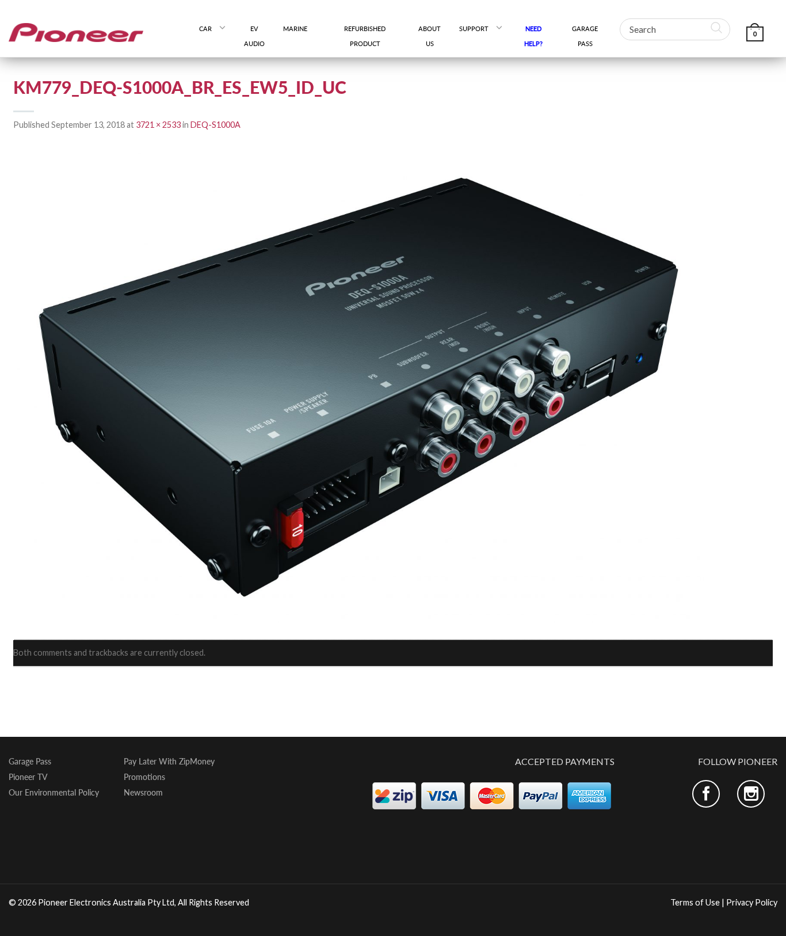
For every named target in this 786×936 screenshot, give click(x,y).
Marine (299, 28)
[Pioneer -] (76, 28)
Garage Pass (585, 36)
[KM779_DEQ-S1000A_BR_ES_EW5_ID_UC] (358, 386)
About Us (429, 36)
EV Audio (254, 36)
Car (205, 28)
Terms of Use (695, 902)
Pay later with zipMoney (169, 761)
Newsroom (143, 792)
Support (474, 28)
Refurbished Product (365, 36)
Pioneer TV (28, 777)
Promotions (144, 777)
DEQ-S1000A (215, 125)
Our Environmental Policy (54, 792)
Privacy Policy (751, 902)
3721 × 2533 (158, 125)
